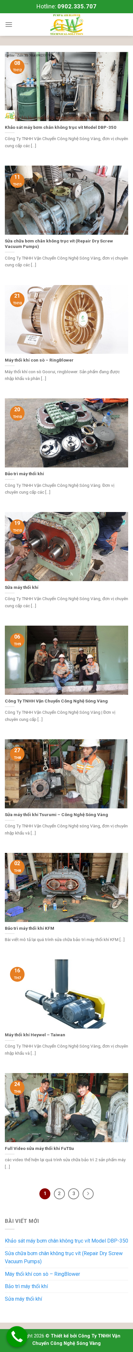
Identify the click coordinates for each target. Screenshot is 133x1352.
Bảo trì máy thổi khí (26, 1286)
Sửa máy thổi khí (23, 1299)
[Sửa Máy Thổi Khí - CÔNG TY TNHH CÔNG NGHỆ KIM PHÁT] (66, 24)
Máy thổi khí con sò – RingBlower (42, 1274)
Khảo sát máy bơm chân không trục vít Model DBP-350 (66, 1241)
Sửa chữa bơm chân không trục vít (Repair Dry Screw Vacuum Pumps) (64, 1257)
